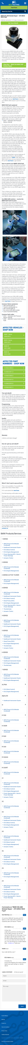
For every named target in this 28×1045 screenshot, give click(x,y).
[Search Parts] (25, 11)
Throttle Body (7, 609)
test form (16, 490)
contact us (11, 943)
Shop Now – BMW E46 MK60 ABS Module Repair (13, 65)
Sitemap (3, 1019)
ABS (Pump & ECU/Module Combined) (11, 544)
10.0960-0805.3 (8, 375)
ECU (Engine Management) (11, 552)
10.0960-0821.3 (8, 387)
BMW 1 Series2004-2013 (8, 335)
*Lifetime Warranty (5, 1034)
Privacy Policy (4, 1030)
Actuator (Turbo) (8, 558)
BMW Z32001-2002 (7, 347)
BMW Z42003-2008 (7, 353)
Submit (22, 1006)
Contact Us (3, 1023)
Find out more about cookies (7, 1041)
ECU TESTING (14, 4)
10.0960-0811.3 (8, 372)
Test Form (14, 7)
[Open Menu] (25, 3)
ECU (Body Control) (9, 549)
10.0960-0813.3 (8, 379)
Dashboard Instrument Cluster (12, 547)
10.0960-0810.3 (8, 383)
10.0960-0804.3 (8, 368)
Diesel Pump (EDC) (9, 600)
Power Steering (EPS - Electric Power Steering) (12, 554)
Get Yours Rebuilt (13, 23)
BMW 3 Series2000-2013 (8, 341)
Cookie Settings (4, 1015)
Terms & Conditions (5, 1027)
